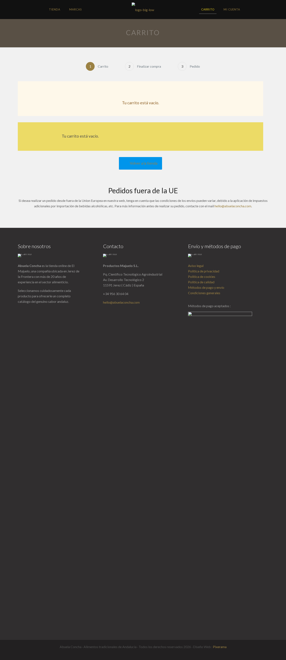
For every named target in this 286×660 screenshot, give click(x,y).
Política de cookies (201, 276)
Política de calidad (201, 282)
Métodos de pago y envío (206, 287)
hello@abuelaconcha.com (233, 206)
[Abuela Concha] (143, 9)
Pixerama (220, 647)
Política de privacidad (203, 271)
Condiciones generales (204, 293)
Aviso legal (196, 266)
